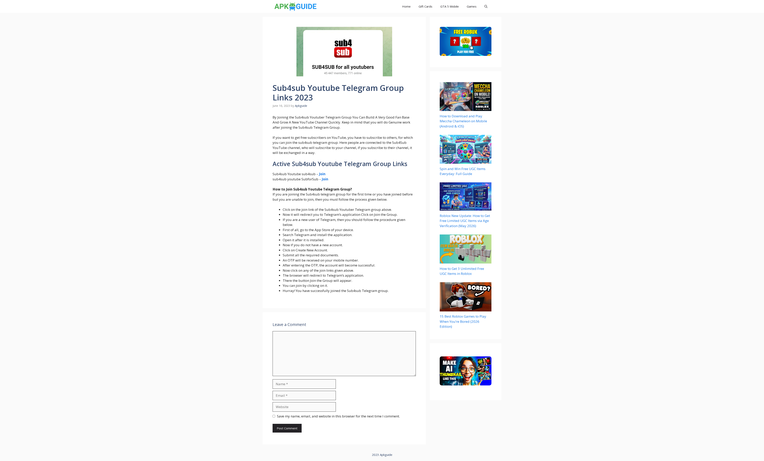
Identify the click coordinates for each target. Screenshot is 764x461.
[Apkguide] (295, 6)
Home (406, 6)
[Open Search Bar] (485, 6)
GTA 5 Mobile (449, 6)
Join (325, 179)
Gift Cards (425, 6)
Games (472, 6)
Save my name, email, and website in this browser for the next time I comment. (338, 416)
